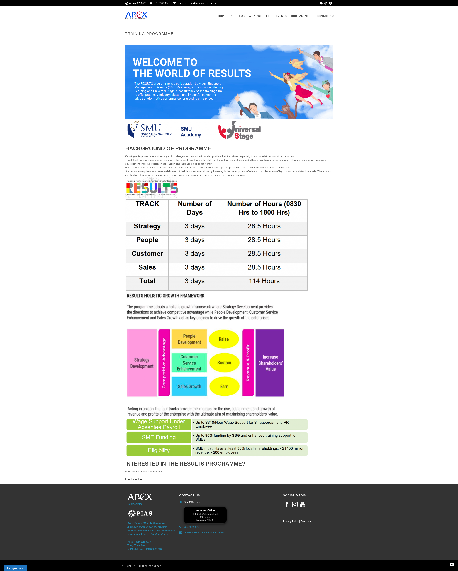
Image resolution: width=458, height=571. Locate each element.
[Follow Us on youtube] (303, 505)
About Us (237, 16)
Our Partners (301, 16)
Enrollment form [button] (134, 479)
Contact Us (325, 16)
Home (222, 16)
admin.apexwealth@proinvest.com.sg (197, 3)
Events (281, 16)
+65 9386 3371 (162, 3)
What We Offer (260, 16)
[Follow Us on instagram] (295, 505)
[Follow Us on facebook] (287, 505)
